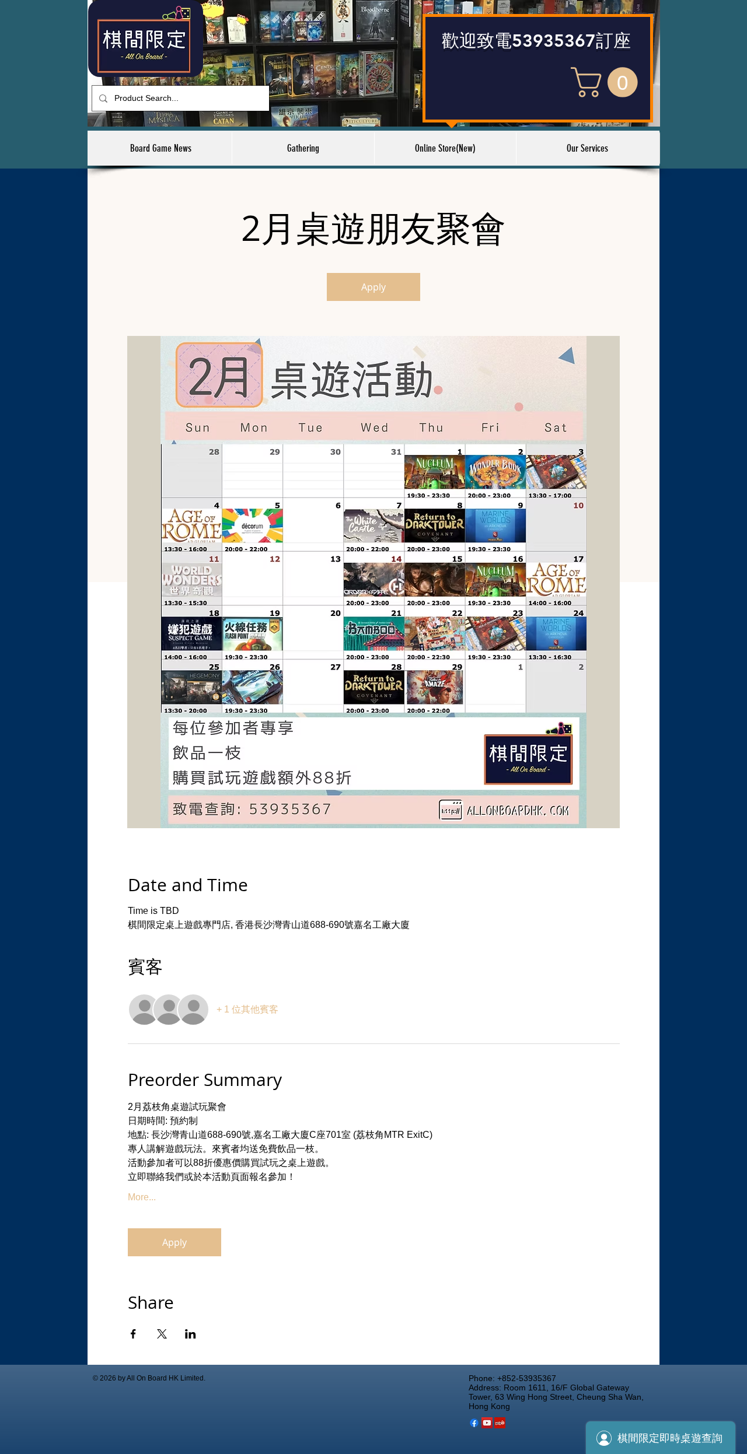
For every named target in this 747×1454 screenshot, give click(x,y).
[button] (608, 82)
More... (142, 1197)
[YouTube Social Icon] (487, 1422)
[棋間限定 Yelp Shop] (499, 1422)
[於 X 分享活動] (161, 1334)
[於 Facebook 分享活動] (133, 1334)
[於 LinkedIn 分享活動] (190, 1334)
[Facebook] (474, 1422)
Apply (373, 287)
